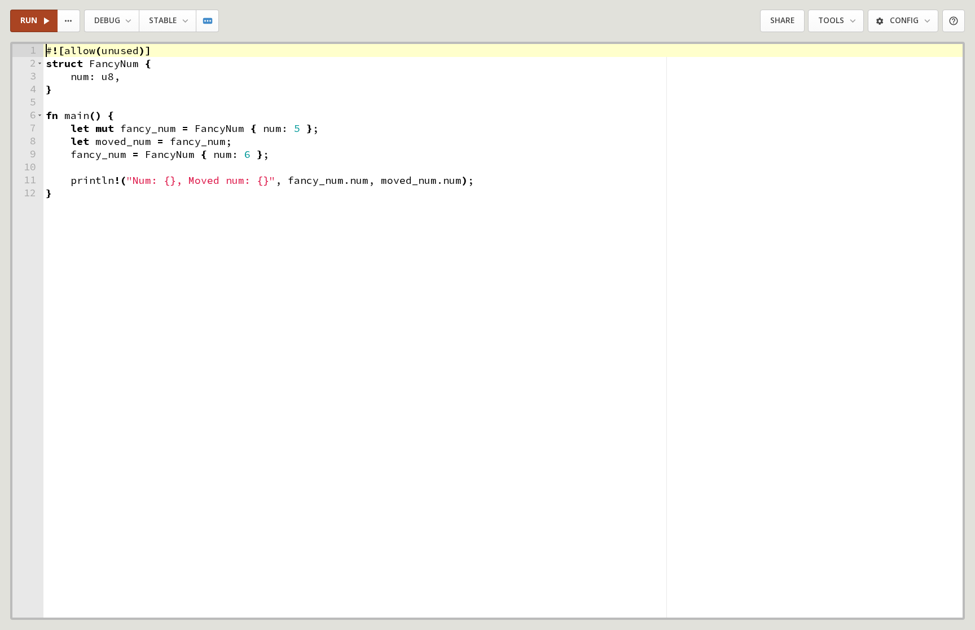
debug (107, 20)
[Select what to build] (69, 21)
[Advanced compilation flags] (207, 21)
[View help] (953, 21)
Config (904, 20)
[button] (40, 63)
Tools (831, 20)
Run (28, 20)
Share (782, 20)
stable (163, 20)
